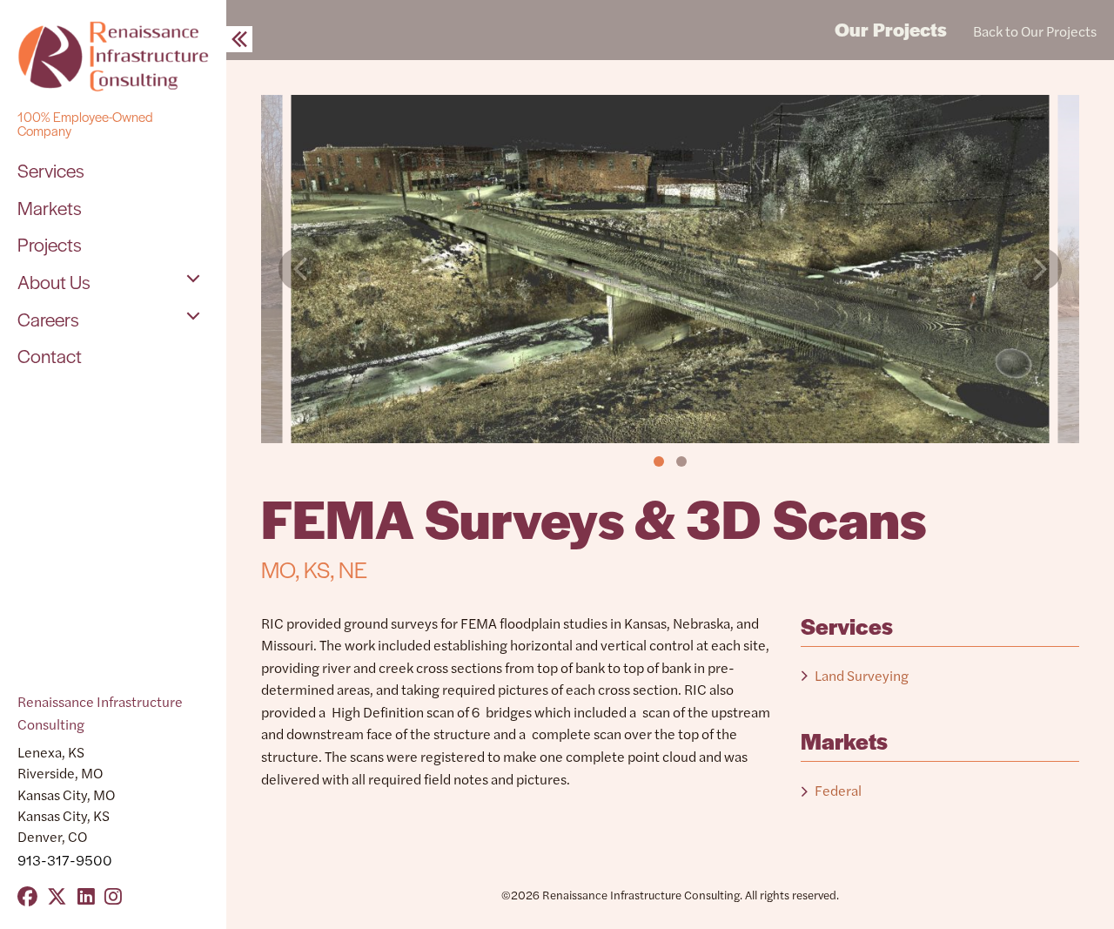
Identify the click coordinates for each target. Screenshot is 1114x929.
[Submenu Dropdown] (193, 278)
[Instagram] (113, 895)
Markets (49, 207)
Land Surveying (862, 675)
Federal (838, 790)
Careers (48, 319)
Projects (49, 244)
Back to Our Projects (1035, 31)
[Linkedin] (86, 895)
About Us (54, 281)
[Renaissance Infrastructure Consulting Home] (113, 56)
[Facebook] (27, 895)
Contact (49, 355)
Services (50, 170)
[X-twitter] (57, 895)
